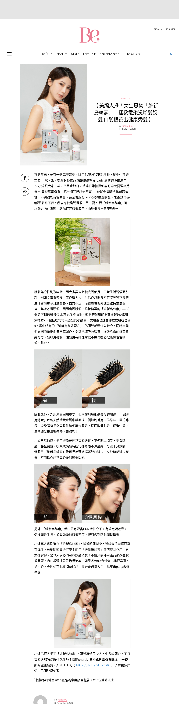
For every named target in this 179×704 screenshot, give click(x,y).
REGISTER (171, 29)
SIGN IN (158, 29)
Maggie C (62, 699)
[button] (171, 53)
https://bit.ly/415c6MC (93, 665)
